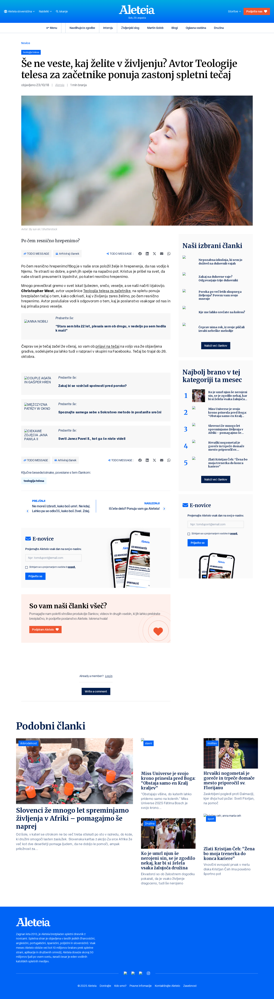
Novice (25, 43)
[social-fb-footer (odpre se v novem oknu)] (133, 973)
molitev (212, 743)
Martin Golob (155, 28)
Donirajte (105, 986)
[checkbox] (26, 567)
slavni (148, 743)
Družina (219, 28)
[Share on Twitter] (154, 253)
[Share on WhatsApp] (168, 253)
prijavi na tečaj (107, 346)
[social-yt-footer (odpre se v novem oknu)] (125, 973)
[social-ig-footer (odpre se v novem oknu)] (148, 973)
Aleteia (59, 85)
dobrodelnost (28, 743)
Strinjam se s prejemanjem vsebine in (52, 567)
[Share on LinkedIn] (147, 253)
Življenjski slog (130, 28)
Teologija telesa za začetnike (106, 291)
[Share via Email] (161, 253)
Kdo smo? (120, 986)
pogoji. (72, 567)
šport (211, 819)
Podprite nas (254, 11)
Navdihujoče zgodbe (82, 28)
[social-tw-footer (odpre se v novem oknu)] (141, 973)
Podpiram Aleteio (43, 629)
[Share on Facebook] (140, 253)
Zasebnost (190, 986)
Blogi (175, 28)
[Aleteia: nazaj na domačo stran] (137, 9)
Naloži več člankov (215, 345)
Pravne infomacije (141, 986)
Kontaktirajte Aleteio (167, 986)
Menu (53, 28)
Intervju (108, 28)
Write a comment (96, 691)
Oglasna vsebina (196, 28)
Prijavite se (35, 576)
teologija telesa (34, 481)
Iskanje (63, 11)
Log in (109, 676)
